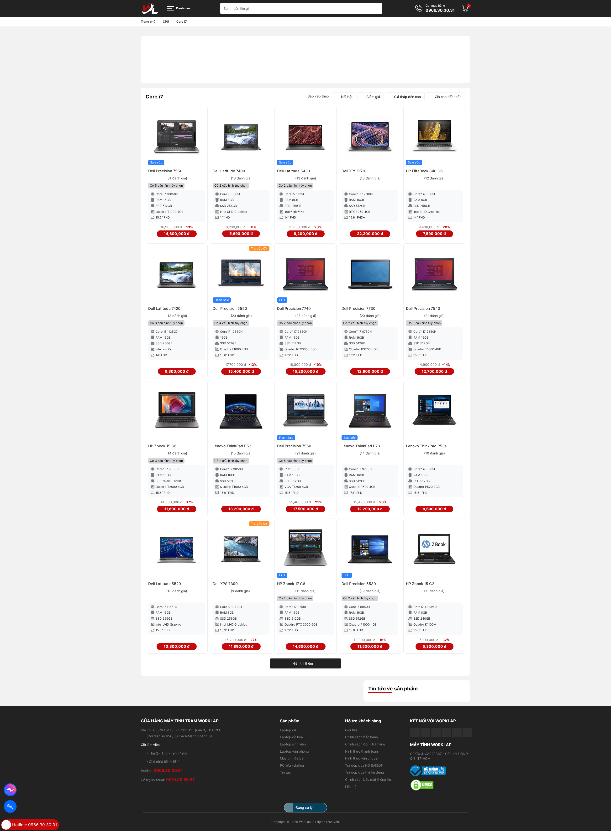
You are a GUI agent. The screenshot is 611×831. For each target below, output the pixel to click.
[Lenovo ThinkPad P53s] (434, 411)
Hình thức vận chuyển (362, 758)
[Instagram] (457, 732)
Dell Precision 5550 (230, 308)
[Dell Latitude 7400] (241, 136)
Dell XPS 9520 (354, 171)
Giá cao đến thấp (448, 97)
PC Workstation (292, 765)
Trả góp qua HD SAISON (364, 765)
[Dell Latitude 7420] (176, 274)
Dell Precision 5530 (359, 583)
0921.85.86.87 (180, 779)
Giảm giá (373, 97)
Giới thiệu (352, 730)
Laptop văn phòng (294, 751)
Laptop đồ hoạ (291, 737)
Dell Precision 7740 (294, 308)
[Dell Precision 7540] (434, 274)
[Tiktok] (436, 732)
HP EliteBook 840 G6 (424, 171)
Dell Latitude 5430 (293, 171)
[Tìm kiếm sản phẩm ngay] (377, 8)
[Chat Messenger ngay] (10, 789)
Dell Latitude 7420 (164, 308)
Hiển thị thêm (302, 663)
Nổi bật (347, 97)
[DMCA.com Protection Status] (440, 785)
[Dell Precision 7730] (370, 274)
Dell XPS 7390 (225, 583)
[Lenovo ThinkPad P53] (241, 411)
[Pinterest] (467, 732)
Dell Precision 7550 (165, 171)
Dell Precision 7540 (423, 308)
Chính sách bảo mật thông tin (368, 779)
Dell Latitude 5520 (164, 583)
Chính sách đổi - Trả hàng (365, 744)
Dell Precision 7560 (294, 446)
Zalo (10, 806)
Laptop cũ (288, 730)
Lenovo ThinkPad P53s (426, 446)
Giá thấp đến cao (407, 97)
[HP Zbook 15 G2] (434, 549)
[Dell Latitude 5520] (176, 549)
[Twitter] (446, 732)
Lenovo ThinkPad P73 (361, 446)
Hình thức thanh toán (361, 751)
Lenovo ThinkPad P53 (232, 446)
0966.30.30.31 (440, 10)
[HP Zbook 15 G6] (176, 411)
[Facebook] (415, 732)
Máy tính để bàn (292, 758)
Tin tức (285, 772)
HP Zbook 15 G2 (420, 583)
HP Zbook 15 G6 (162, 446)
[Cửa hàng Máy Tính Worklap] (150, 8)
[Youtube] (425, 732)
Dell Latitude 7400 (229, 171)
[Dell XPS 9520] (370, 136)
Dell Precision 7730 (358, 308)
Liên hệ (350, 787)
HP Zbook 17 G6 (291, 583)
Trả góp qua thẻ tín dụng (364, 772)
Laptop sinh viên (293, 744)
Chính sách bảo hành (361, 737)
